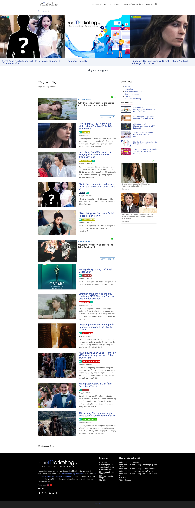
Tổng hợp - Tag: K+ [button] (12, 61)
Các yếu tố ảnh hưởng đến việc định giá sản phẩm (145, 143)
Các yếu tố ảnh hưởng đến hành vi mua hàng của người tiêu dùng (143, 134)
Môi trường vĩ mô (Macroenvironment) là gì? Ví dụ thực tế (144, 126)
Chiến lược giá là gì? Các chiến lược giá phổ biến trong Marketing (145, 151)
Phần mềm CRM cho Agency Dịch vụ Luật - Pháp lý (138, 474)
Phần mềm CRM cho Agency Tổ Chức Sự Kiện (137, 469)
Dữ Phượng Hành (85, 160)
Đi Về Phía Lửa (84, 302)
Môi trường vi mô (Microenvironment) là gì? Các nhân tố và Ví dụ (144, 109)
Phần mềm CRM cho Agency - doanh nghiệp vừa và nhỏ (138, 465)
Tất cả (127, 87)
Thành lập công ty (126, 480)
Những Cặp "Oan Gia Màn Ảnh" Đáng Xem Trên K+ (95, 384)
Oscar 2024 (87, 275)
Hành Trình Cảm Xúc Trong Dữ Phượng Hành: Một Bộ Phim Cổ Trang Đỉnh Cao (162, 62)
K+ (80, 132)
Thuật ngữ (103, 462)
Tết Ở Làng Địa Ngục (90, 419)
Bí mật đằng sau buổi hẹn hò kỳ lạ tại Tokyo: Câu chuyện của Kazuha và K (97, 186)
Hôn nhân (86, 132)
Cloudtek (122, 478)
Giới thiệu (102, 480)
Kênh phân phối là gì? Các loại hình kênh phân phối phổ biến (144, 118)
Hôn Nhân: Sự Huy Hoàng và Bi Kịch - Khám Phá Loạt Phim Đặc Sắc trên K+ (95, 62)
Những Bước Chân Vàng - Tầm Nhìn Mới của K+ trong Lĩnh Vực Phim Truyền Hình (97, 355)
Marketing (96, 4)
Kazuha (82, 193)
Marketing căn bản (106, 465)
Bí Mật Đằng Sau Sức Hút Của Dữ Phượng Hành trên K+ (96, 214)
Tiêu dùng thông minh (133, 91)
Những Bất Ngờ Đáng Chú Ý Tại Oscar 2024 (95, 270)
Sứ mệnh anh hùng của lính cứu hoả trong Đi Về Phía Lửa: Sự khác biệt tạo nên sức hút (97, 296)
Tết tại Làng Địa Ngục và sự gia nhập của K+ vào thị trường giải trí (97, 414)
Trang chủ (42, 11)
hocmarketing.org (98, 504)
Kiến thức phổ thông (133, 4)
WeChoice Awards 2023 (91, 361)
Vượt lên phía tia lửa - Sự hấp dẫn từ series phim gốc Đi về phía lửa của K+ (96, 327)
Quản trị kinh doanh (112, 4)
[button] (51, 485)
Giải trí (149, 4)
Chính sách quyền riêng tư (106, 477)
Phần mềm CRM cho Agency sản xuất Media (136, 471)
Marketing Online (105, 470)
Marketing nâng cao (106, 467)
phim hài (86, 390)
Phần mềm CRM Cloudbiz (129, 462)
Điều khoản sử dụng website (106, 473)
